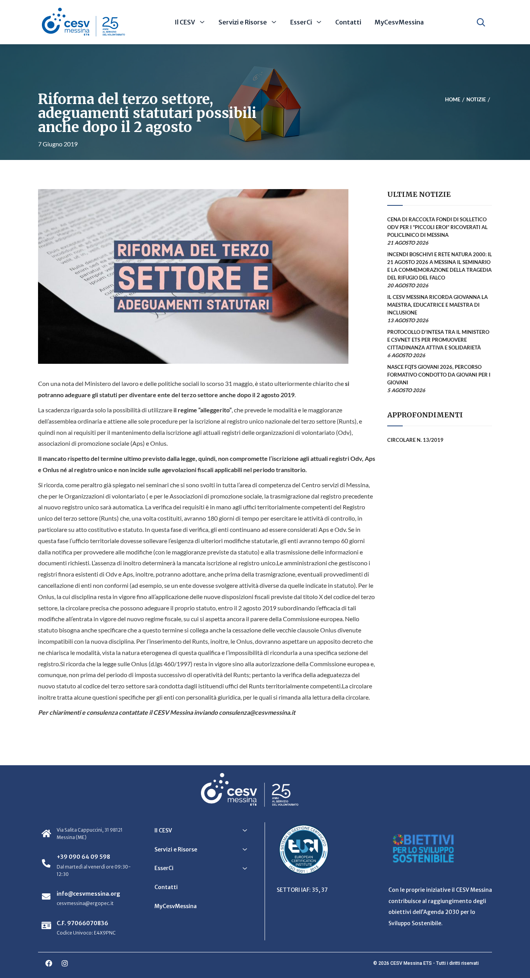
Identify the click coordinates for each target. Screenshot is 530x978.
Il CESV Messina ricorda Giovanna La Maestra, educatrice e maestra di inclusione (437, 305)
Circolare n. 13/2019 (415, 440)
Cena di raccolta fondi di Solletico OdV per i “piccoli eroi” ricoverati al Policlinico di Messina (437, 227)
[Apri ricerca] (480, 22)
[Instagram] (65, 963)
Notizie (476, 100)
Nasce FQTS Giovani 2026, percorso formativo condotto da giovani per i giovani (438, 375)
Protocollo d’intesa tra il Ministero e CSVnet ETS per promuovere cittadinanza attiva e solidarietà (438, 340)
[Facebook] (49, 963)
